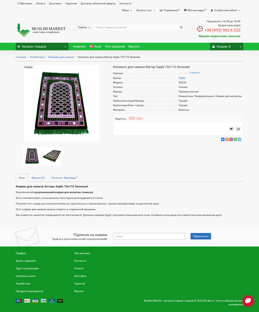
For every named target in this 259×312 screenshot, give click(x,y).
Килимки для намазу (61, 56)
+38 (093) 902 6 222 (222, 30)
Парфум (21, 253)
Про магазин (82, 253)
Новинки (79, 46)
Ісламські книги (25, 275)
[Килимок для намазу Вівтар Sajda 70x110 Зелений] (32, 155)
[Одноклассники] (227, 139)
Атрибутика (37, 56)
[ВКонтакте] (222, 139)
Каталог (34, 46)
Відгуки (134, 46)
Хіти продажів (115, 46)
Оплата (40, 3)
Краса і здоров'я (26, 260)
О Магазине (25, 3)
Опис (22, 177)
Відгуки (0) (38, 177)
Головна (21, 56)
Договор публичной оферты (98, 3)
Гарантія (79, 283)
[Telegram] (239, 139)
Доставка (55, 3)
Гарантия (71, 3)
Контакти (125, 3)
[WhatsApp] (235, 139)
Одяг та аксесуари (27, 268)
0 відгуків (194, 72)
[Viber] (231, 139)
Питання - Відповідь (64, 177)
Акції (97, 46)
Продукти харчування (29, 291)
